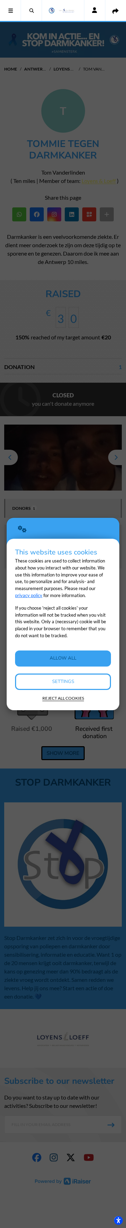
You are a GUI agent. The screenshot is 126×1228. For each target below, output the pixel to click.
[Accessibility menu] (118, 1220)
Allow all (63, 658)
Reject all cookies (63, 698)
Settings (63, 681)
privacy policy (28, 595)
